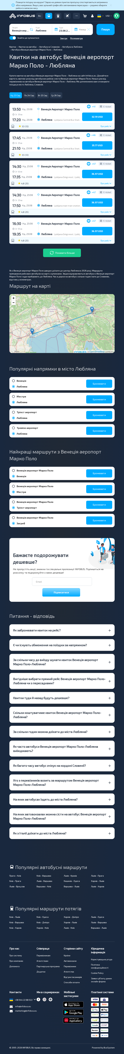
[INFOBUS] (22, 15)
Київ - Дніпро (43, 922)
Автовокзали (70, 961)
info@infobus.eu (23, 1006)
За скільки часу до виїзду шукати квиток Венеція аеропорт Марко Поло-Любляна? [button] (55, 662)
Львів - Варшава (44, 881)
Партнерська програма (48, 966)
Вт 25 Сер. (43, 95)
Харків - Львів (97, 881)
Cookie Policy (97, 973)
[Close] (110, 5)
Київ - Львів (14, 917)
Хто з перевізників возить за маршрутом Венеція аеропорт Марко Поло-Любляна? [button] (56, 782)
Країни (67, 955)
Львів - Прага (97, 875)
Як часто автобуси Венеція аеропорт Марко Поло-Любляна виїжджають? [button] (55, 749)
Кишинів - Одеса (72, 881)
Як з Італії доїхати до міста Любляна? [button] (39, 833)
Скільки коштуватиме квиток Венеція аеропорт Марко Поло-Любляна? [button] (57, 715)
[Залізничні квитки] (58, 16)
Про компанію (16, 961)
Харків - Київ (43, 928)
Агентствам (42, 961)
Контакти (15, 992)
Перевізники (70, 966)
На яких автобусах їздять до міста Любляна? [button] (45, 799)
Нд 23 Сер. (16, 95)
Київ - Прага (15, 881)
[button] (76, 16)
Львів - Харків (97, 886)
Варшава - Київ (44, 886)
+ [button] (14, 298)
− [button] (14, 303)
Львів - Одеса (97, 917)
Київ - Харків (15, 928)
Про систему (15, 955)
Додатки (41, 971)
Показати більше (65, 252)
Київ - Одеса (43, 917)
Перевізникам (43, 955)
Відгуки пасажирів (73, 977)
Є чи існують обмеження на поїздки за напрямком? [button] (50, 645)
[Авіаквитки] (67, 16)
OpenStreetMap (97, 351)
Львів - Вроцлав (17, 886)
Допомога (14, 966)
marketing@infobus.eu (26, 1010)
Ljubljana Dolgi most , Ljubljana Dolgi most (74, 177)
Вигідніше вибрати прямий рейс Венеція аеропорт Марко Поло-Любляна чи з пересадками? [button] (59, 681)
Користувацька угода (101, 959)
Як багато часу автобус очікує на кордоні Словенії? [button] (49, 765)
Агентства (69, 971)
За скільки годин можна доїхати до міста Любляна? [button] (50, 731)
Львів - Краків (70, 875)
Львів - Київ (69, 928)
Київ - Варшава (44, 875)
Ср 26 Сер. (56, 95)
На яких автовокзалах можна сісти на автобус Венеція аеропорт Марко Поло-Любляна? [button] (59, 816)
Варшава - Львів (71, 886)
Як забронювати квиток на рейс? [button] (37, 630)
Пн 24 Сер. (29, 95)
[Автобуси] (48, 16)
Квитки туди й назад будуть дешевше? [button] (41, 698)
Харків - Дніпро (71, 917)
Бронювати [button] (99, 383)
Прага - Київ (15, 875)
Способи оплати (72, 982)
